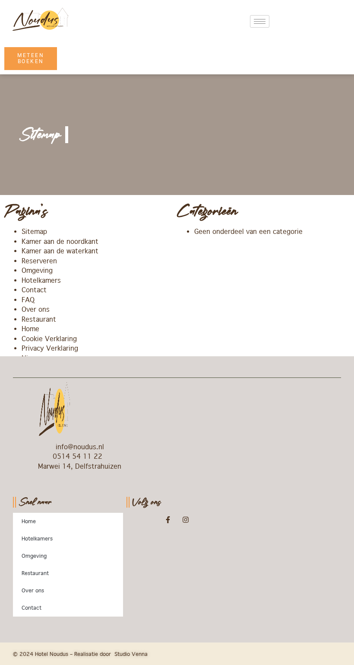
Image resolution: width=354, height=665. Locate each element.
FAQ (28, 300)
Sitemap (34, 231)
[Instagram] (185, 519)
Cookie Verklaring (49, 339)
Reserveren (39, 261)
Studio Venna (131, 654)
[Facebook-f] (167, 519)
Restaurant (39, 319)
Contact (34, 290)
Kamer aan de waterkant (60, 251)
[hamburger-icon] (259, 21)
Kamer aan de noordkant (60, 241)
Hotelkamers (41, 280)
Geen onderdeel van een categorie (248, 231)
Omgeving (37, 270)
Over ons (36, 309)
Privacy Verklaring (50, 348)
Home (30, 329)
